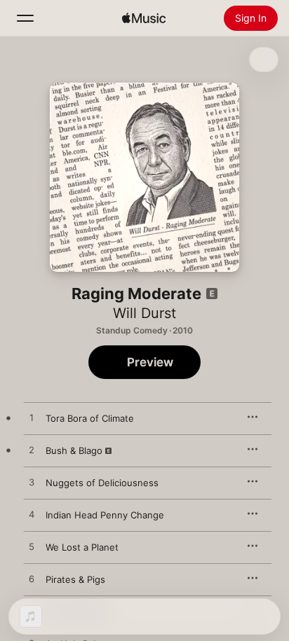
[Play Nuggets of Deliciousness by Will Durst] (32, 482)
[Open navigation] (25, 18)
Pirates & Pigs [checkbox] (75, 579)
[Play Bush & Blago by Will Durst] (32, 450)
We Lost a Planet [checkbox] (82, 547)
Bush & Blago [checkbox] (74, 450)
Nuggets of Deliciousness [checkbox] (102, 482)
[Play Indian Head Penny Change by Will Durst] (32, 515)
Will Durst (144, 313)
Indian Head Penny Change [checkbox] (105, 515)
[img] (144, 18)
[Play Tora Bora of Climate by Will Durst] (32, 418)
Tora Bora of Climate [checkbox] (90, 418)
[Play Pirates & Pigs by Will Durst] (32, 579)
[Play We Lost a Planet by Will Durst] (32, 547)
